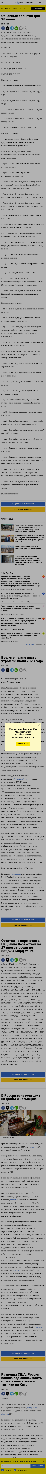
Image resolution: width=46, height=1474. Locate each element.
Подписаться (23, 744)
